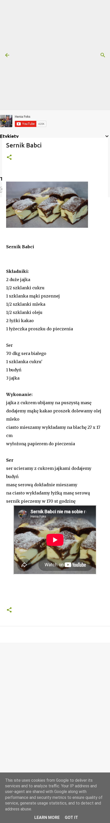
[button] (9, 157)
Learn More (47, 817)
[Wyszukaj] (103, 55)
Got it (71, 817)
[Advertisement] (55, 55)
